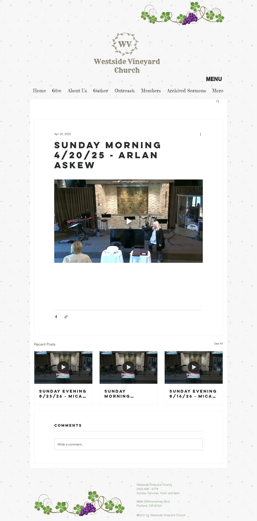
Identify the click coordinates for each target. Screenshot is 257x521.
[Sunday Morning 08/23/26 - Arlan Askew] (129, 367)
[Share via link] (66, 317)
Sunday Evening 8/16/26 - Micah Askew (193, 394)
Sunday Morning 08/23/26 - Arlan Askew (124, 394)
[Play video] (128, 221)
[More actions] (200, 134)
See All (218, 343)
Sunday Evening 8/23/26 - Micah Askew (63, 394)
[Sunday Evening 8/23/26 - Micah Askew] (63, 367)
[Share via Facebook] (56, 317)
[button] (218, 101)
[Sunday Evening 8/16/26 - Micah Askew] (194, 367)
